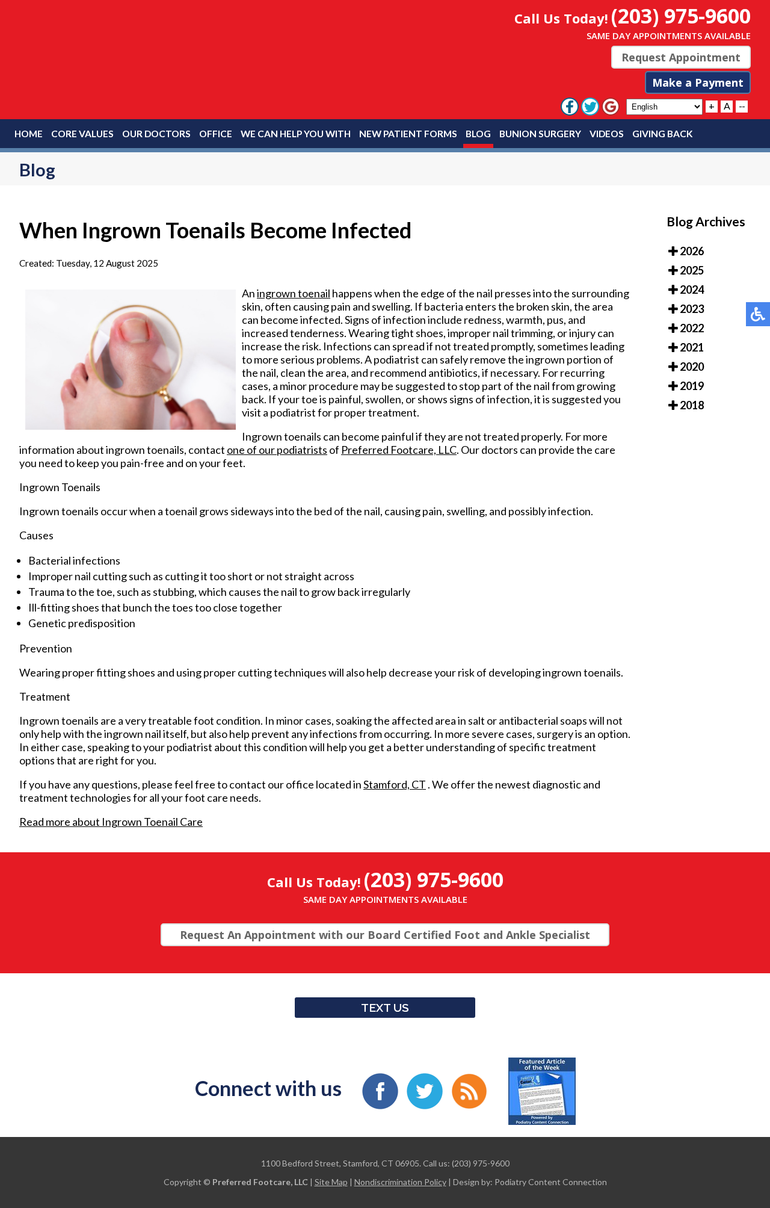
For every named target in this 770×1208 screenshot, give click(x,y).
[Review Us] (610, 105)
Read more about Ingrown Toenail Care (111, 821)
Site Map (331, 1182)
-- (742, 105)
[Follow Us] (590, 105)
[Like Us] (569, 105)
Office (215, 133)
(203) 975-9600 (681, 15)
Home (28, 133)
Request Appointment (681, 57)
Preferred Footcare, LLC (399, 449)
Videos (607, 133)
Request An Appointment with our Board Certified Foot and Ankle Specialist (385, 935)
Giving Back (662, 133)
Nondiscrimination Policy (400, 1182)
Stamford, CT (394, 784)
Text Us (385, 1007)
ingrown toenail (293, 293)
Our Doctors (156, 133)
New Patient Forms (408, 133)
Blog (478, 133)
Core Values (82, 133)
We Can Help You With (296, 133)
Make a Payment (698, 82)
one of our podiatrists (277, 449)
